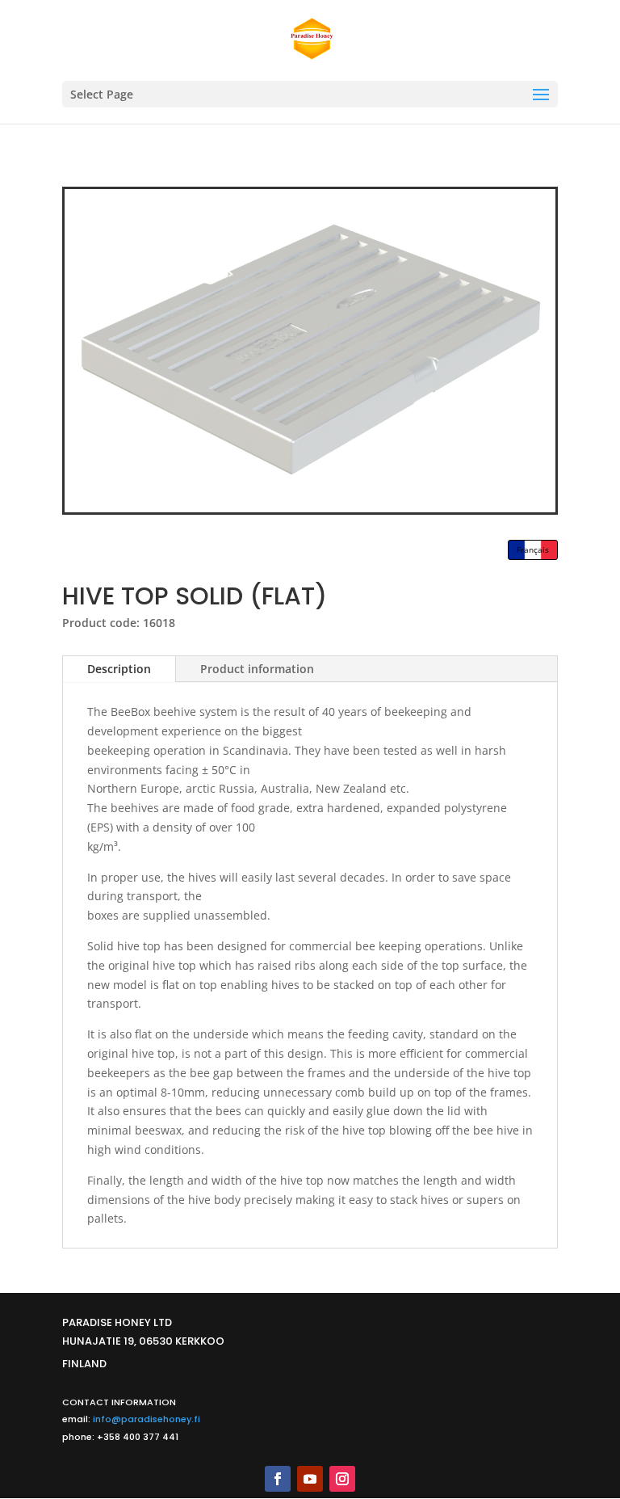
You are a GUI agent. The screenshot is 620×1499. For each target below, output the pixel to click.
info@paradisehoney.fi (146, 1419)
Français (533, 549)
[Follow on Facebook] (278, 1479)
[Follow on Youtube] (310, 1479)
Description (119, 668)
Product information (257, 668)
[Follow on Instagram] (342, 1479)
